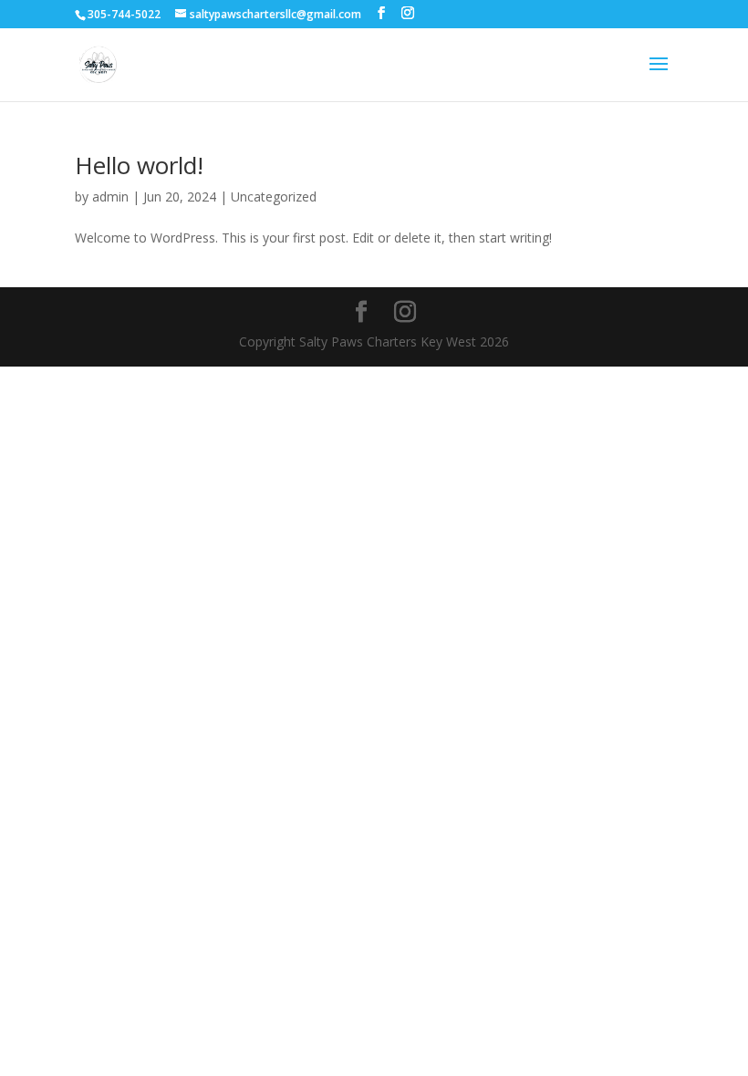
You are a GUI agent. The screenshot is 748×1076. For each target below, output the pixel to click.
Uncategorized (274, 196)
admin (110, 196)
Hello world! (139, 165)
